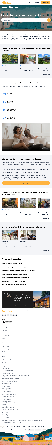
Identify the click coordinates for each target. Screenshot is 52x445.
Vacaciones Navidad (6, 393)
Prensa (3, 338)
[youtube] (16, 315)
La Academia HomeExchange (8, 380)
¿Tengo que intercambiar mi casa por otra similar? (14, 284)
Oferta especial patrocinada (8, 407)
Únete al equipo (5, 332)
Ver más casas (46, 74)
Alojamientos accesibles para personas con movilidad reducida (15, 375)
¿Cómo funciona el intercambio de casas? (12, 263)
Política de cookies (42, 426)
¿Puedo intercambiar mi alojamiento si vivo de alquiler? (15, 277)
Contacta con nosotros (6, 362)
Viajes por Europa (5, 389)
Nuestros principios (6, 344)
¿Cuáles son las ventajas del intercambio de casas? (14, 267)
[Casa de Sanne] (28, 239)
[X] (13, 315)
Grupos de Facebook (6, 383)
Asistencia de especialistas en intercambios (11, 409)
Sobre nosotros (5, 330)
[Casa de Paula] (10, 207)
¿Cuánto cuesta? (5, 349)
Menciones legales (15, 429)
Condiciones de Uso (10, 426)
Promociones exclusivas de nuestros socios (11, 410)
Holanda (11, 7)
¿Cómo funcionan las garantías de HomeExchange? (14, 274)
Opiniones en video (6, 368)
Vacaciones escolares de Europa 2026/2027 (11, 422)
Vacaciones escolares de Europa (9, 376)
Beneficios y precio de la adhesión (9, 406)
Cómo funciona (5, 412)
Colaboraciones (5, 419)
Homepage (4, 7)
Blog (3, 333)
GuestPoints (4, 348)
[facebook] (3, 315)
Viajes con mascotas (6, 386)
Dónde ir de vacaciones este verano (9, 394)
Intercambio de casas (6, 397)
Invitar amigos (5, 353)
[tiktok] (8, 315)
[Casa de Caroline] (28, 63)
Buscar (49, 20)
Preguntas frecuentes (6, 359)
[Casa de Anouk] (10, 63)
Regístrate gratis (45, 2)
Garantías (4, 351)
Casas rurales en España (7, 388)
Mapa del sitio (24, 429)
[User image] (15, 61)
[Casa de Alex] (28, 207)
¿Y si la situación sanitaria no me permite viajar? (13, 281)
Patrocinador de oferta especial (8, 396)
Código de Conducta (21, 426)
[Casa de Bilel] (10, 239)
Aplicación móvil (5, 335)
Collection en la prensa (6, 401)
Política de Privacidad (31, 426)
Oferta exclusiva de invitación (8, 370)
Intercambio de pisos (6, 391)
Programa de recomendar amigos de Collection (12, 402)
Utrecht (16, 7)
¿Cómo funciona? (5, 346)
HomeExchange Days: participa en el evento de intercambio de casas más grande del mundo (22, 420)
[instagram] (5, 315)
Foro (3, 360)
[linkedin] (11, 315)
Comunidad (4, 337)
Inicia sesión (36, 2)
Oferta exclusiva (5, 415)
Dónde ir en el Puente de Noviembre (9, 381)
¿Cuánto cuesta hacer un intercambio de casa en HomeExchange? (18, 270)
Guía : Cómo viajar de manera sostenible (10, 378)
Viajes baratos (5, 384)
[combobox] (26, 20)
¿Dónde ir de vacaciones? (7, 373)
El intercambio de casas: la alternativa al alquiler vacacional (14, 371)
